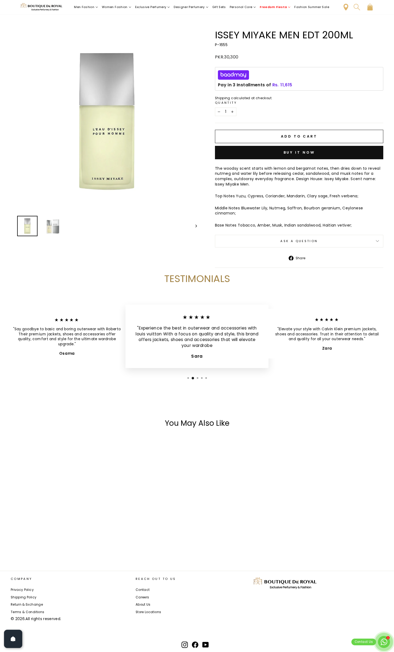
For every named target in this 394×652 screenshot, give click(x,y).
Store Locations (148, 612)
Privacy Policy (22, 590)
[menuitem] (86, 7)
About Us (143, 604)
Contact (143, 590)
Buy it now (299, 152)
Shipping (222, 98)
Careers (142, 597)
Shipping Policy (23, 597)
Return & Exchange (27, 604)
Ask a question (299, 241)
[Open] (13, 639)
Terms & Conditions (27, 612)
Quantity (226, 103)
